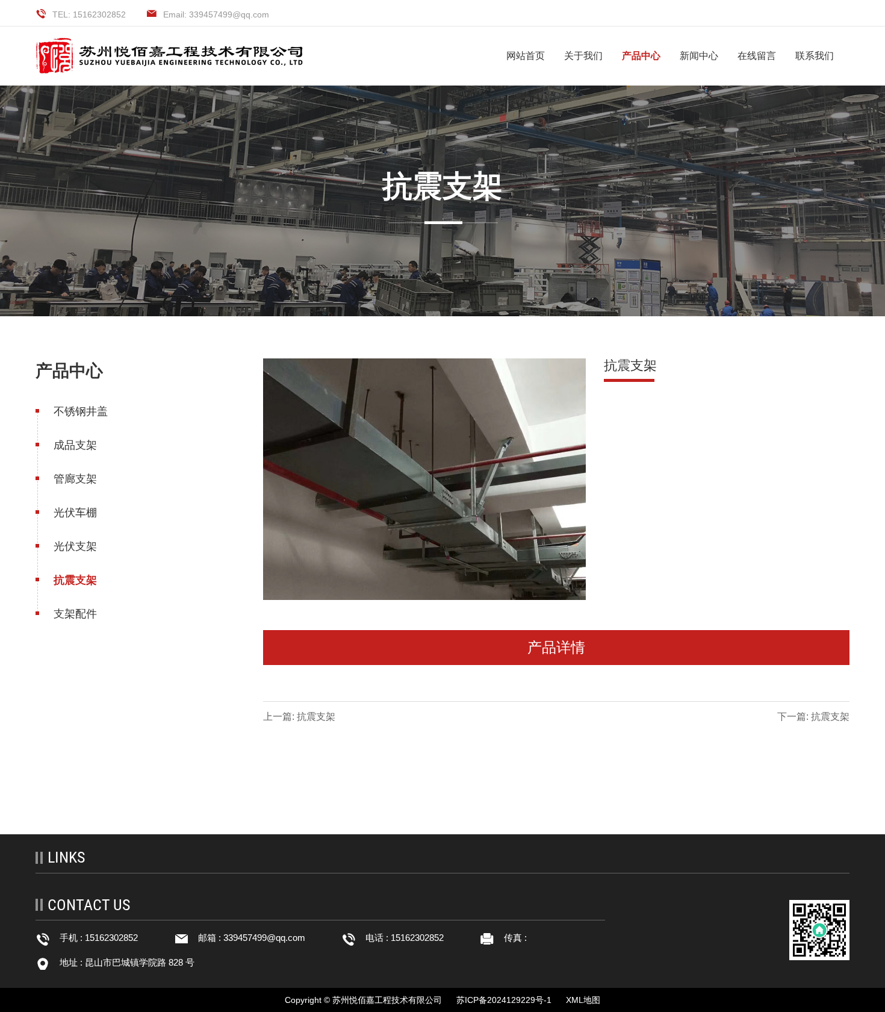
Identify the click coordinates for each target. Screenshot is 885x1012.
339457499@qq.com (264, 937)
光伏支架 (75, 546)
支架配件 (75, 614)
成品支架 (75, 445)
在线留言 (757, 56)
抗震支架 (75, 580)
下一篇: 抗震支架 (813, 716)
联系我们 (814, 56)
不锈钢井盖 (81, 411)
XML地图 (583, 1000)
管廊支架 (75, 479)
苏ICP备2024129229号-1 (503, 1000)
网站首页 (525, 56)
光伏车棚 (75, 513)
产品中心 (641, 56)
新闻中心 (699, 56)
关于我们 (583, 56)
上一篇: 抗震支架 (299, 716)
